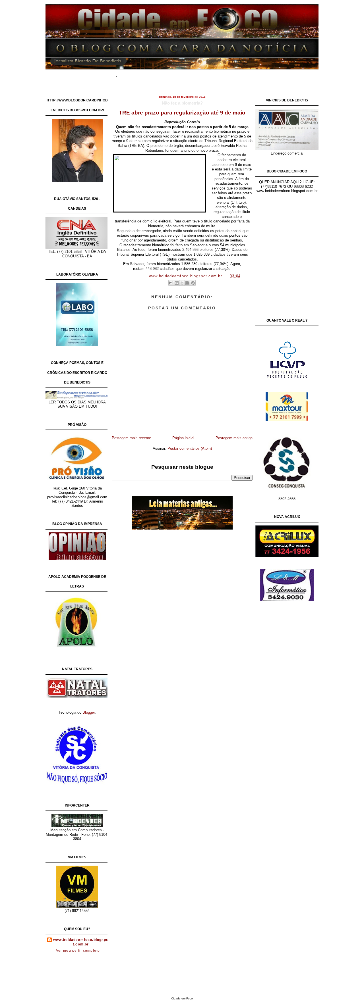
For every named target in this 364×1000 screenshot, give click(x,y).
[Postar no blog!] (176, 283)
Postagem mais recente (131, 438)
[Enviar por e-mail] (171, 283)
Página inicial (183, 438)
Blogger (88, 712)
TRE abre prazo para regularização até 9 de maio (182, 113)
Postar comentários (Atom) (189, 448)
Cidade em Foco (182, 998)
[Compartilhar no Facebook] (187, 283)
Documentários (155, 74)
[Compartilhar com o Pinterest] (193, 283)
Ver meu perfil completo (78, 950)
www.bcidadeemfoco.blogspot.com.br (81, 942)
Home (131, 74)
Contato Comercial (233, 74)
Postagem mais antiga (234, 438)
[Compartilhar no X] (182, 283)
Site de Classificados (192, 74)
